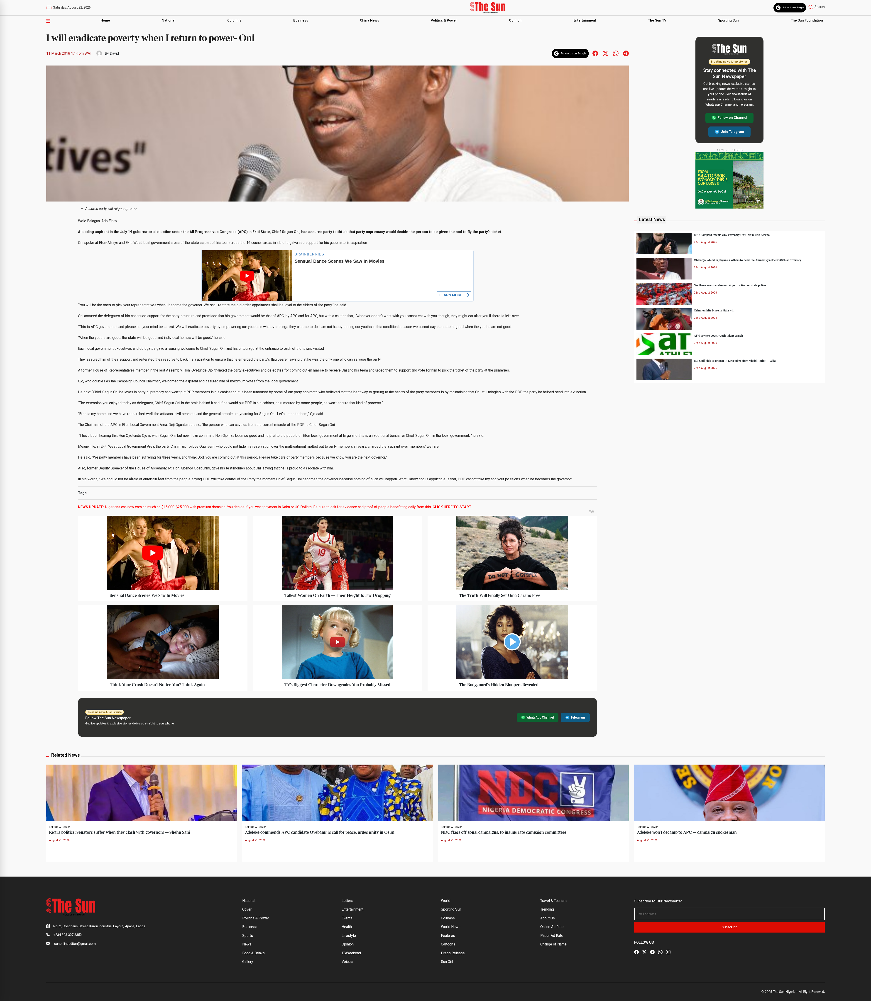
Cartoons (448, 944)
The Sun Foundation (807, 20)
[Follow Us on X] (644, 952)
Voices (347, 962)
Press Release (453, 953)
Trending (547, 909)
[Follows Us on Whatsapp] (616, 53)
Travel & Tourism (553, 901)
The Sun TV (657, 20)
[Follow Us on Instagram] (668, 952)
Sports (247, 935)
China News (369, 20)
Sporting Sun (728, 20)
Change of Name (553, 944)
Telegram (578, 717)
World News (450, 927)
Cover (247, 909)
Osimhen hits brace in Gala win (714, 310)
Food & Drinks (253, 953)
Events (347, 918)
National (168, 20)
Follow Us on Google (793, 7)
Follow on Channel (732, 118)
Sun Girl (447, 962)
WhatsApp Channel (540, 717)
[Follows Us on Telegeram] (626, 53)
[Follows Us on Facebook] (595, 53)
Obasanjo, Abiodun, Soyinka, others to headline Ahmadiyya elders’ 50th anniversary (747, 260)
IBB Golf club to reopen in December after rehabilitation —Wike (735, 360)
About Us (547, 918)
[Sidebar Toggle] (48, 21)
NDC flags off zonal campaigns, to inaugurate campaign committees (504, 832)
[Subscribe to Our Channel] (652, 952)
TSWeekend (351, 953)
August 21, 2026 (59, 840)
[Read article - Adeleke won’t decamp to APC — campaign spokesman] (729, 792)
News (247, 944)
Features (448, 935)
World (445, 901)
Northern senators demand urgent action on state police (730, 285)
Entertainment (584, 20)
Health (347, 927)
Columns (234, 20)
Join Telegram (732, 131)
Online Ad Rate (552, 927)
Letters (347, 901)
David (114, 53)
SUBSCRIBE (729, 927)
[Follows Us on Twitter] (605, 53)
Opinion (515, 20)
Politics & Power (444, 20)
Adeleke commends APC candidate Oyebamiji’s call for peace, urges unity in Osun (319, 832)
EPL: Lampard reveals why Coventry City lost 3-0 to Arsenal (732, 234)
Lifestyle (349, 935)
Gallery (247, 962)
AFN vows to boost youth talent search (718, 335)
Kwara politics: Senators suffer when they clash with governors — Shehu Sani (119, 832)
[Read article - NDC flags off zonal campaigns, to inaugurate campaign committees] (533, 792)
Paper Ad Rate (551, 935)
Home (105, 20)
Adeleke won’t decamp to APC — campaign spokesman (687, 832)
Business (300, 20)
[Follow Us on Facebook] (636, 952)
